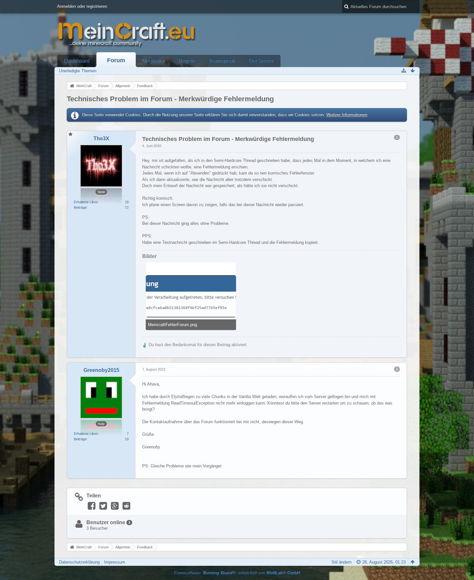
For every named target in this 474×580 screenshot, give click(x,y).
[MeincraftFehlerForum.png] (191, 296)
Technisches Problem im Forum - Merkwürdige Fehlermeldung (170, 99)
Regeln (187, 61)
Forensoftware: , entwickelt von (237, 572)
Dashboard (77, 61)
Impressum (114, 562)
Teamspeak (222, 61)
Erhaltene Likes (86, 202)
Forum (116, 60)
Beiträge (80, 207)
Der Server (261, 61)
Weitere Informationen (346, 114)
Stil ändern (341, 562)
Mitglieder (154, 61)
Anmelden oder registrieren (82, 6)
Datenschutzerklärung (79, 562)
